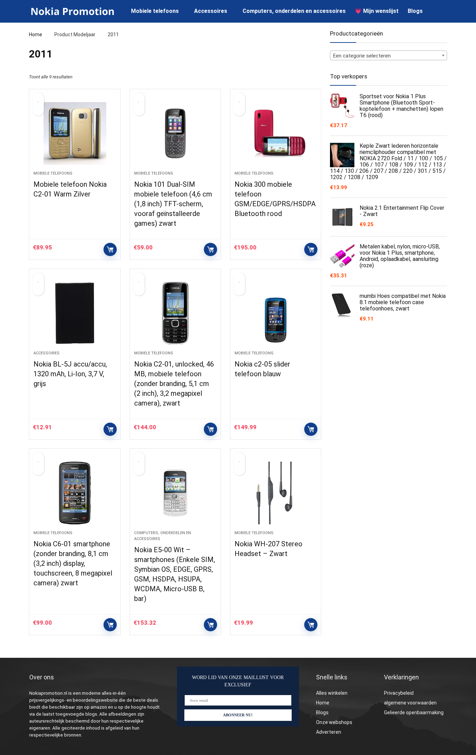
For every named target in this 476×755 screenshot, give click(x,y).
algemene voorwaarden (410, 703)
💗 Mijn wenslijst (377, 11)
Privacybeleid (399, 693)
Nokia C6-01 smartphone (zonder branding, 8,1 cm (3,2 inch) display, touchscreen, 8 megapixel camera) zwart (72, 563)
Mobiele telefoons (155, 11)
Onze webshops (334, 722)
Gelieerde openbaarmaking (414, 712)
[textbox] (388, 56)
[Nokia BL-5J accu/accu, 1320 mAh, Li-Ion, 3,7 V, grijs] (74, 313)
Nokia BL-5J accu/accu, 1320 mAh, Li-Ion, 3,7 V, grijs (70, 374)
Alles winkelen (331, 693)
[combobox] (388, 55)
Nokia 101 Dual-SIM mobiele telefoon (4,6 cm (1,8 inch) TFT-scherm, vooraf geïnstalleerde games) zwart (173, 204)
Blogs (415, 11)
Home (35, 34)
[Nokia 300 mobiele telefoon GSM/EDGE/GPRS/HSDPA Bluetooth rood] (276, 133)
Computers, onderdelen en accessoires (294, 11)
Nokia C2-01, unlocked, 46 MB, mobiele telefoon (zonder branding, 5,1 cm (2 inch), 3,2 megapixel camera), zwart (174, 383)
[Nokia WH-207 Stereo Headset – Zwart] (276, 493)
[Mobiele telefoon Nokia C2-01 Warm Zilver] (74, 133)
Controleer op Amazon (110, 249)
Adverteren (328, 732)
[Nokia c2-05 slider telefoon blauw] (276, 313)
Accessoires (210, 11)
